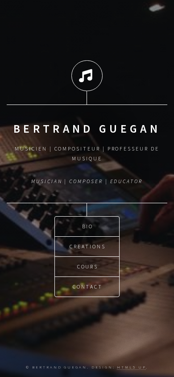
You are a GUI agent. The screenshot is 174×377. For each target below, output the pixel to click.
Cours (88, 266)
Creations (87, 246)
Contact (88, 286)
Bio (88, 226)
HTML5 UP (131, 366)
